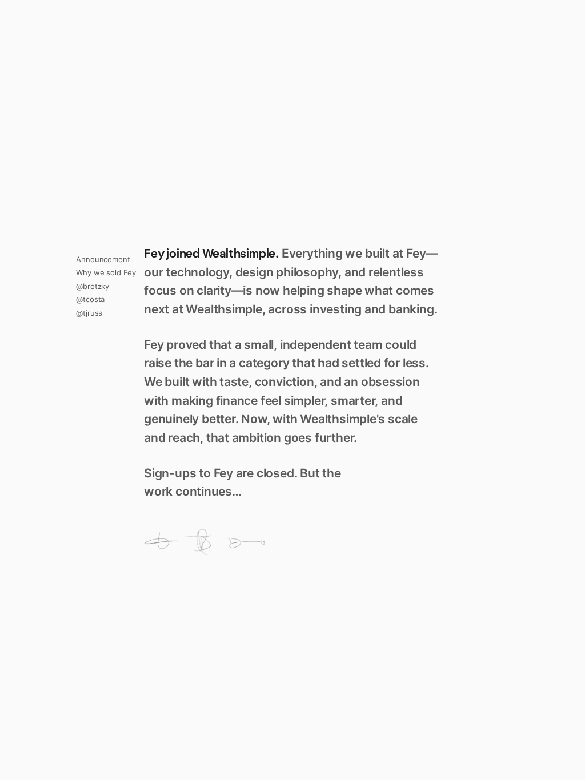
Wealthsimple (238, 253)
